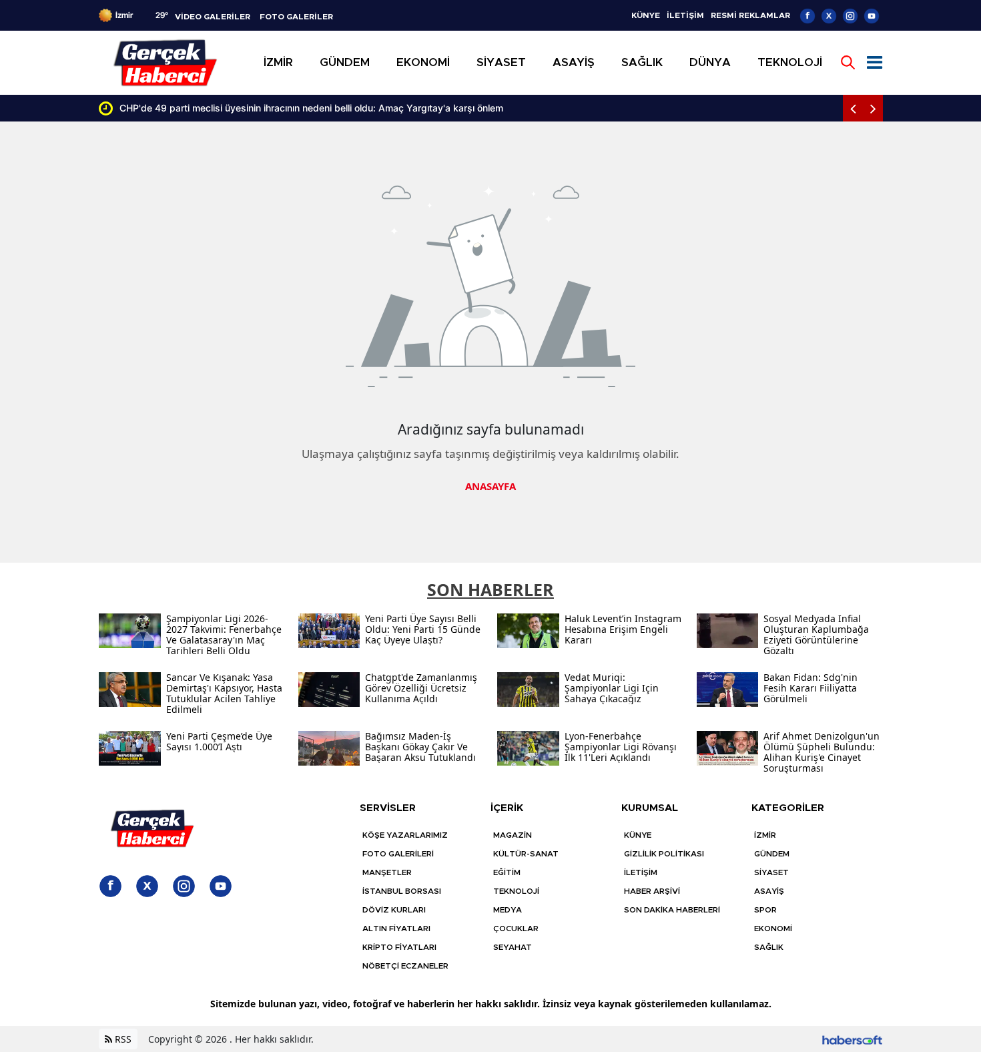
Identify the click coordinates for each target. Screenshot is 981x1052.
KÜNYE (645, 15)
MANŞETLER (387, 872)
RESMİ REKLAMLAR (750, 15)
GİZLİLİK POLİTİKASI (664, 854)
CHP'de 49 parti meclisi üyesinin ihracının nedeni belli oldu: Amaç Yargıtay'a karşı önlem (311, 107)
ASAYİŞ (769, 891)
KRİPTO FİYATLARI (399, 947)
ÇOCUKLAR (516, 929)
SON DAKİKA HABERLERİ (672, 910)
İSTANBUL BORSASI (401, 891)
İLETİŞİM (685, 15)
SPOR (765, 910)
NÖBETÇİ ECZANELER (405, 966)
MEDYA (507, 910)
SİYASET (771, 872)
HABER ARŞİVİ (652, 891)
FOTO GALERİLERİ (398, 854)
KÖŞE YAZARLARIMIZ (405, 835)
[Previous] (853, 108)
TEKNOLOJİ (516, 891)
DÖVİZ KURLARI (394, 910)
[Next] (873, 108)
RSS (121, 1039)
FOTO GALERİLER (296, 17)
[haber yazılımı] (852, 1039)
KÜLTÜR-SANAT (526, 854)
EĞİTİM (507, 872)
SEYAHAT (512, 947)
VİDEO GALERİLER (212, 17)
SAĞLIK (768, 947)
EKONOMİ (773, 929)
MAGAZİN (512, 835)
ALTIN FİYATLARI (396, 929)
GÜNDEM (771, 854)
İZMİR (765, 835)
